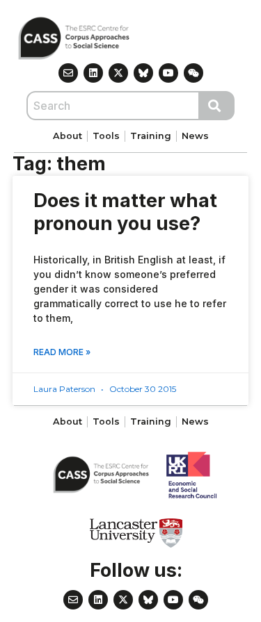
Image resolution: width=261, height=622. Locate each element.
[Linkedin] (93, 73)
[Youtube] (168, 73)
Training (150, 136)
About (67, 136)
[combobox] (113, 105)
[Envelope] (68, 73)
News (195, 136)
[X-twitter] (118, 73)
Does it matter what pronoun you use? (125, 212)
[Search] (217, 105)
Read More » (61, 352)
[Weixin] (193, 73)
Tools (106, 136)
